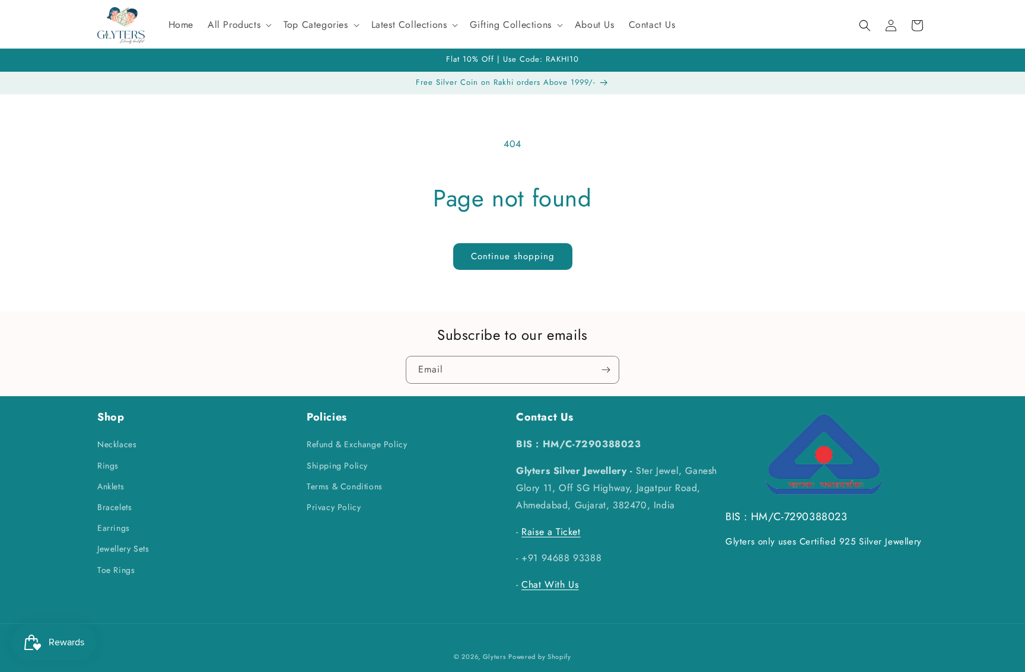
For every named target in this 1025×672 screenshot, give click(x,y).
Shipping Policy (337, 466)
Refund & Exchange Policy (357, 444)
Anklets (110, 486)
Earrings (113, 528)
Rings (108, 466)
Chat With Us (549, 584)
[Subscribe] (606, 370)
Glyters (494, 656)
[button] (238, 25)
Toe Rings (116, 570)
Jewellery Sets (123, 549)
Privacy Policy (334, 507)
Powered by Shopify (539, 656)
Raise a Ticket (550, 532)
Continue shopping (513, 256)
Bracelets (114, 507)
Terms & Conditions (345, 486)
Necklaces (116, 444)
